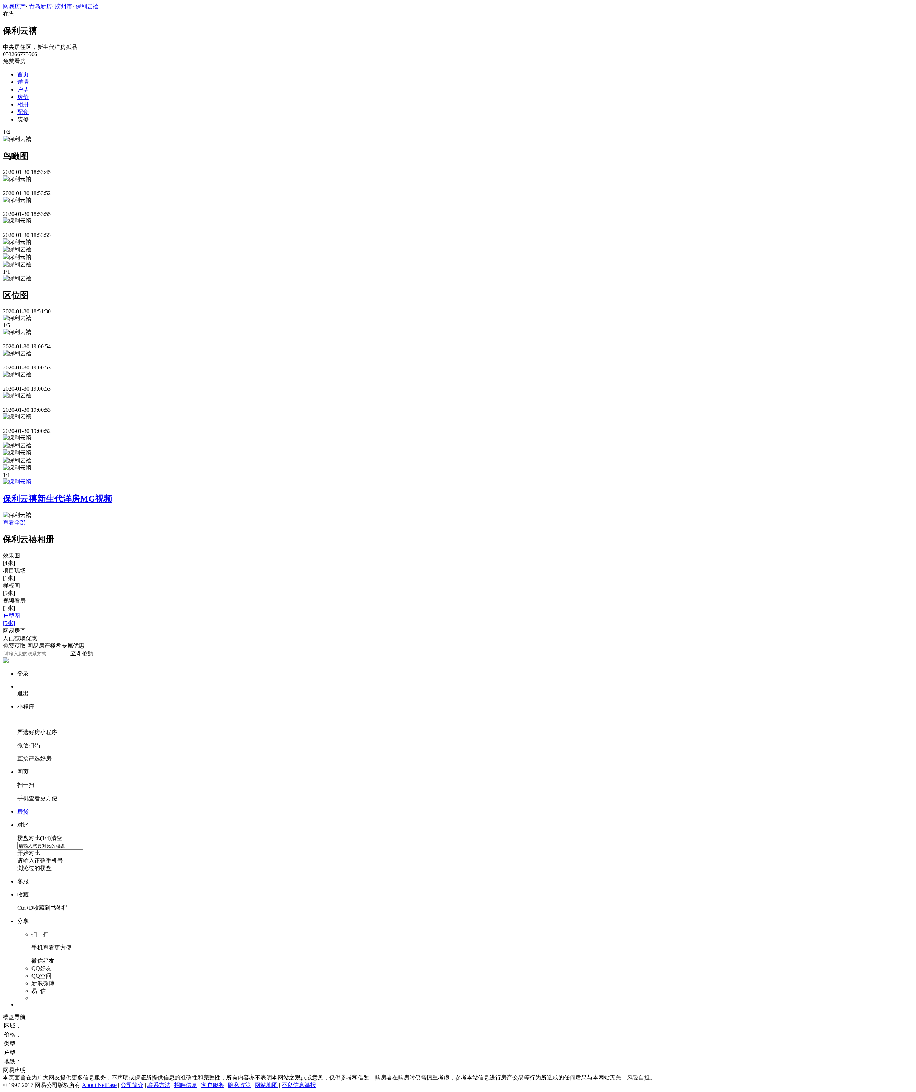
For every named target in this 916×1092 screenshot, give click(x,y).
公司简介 (132, 1085)
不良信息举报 (299, 1085)
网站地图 (266, 1085)
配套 (23, 112)
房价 (23, 97)
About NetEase (99, 1085)
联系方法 (158, 1085)
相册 (23, 104)
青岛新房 (40, 6)
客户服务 (212, 1085)
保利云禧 (86, 6)
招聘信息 (185, 1085)
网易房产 (14, 6)
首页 (23, 74)
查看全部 (14, 523)
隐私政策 (239, 1085)
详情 (23, 82)
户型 (23, 89)
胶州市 (63, 6)
